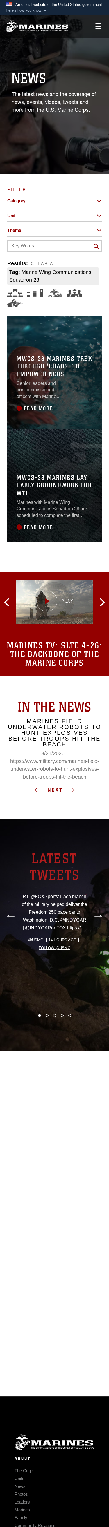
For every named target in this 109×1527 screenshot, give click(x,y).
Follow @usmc (54, 948)
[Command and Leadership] (74, 293)
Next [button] (55, 790)
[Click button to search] (96, 246)
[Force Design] (15, 293)
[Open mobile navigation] (98, 26)
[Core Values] (54, 293)
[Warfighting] (15, 303)
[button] (27, 10)
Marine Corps (54, 1442)
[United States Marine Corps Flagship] (37, 26)
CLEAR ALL (45, 263)
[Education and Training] (35, 293)
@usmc (35, 940)
